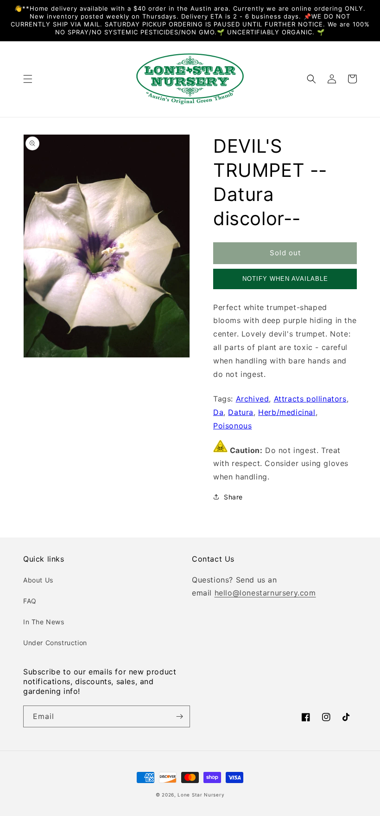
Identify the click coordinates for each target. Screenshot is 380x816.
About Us (38, 580)
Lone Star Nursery (200, 794)
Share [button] (233, 497)
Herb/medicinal (286, 412)
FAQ (30, 601)
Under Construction (55, 643)
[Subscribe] (179, 716)
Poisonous (232, 425)
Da (218, 412)
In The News (43, 622)
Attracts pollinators (310, 398)
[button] (28, 79)
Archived (252, 398)
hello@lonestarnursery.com (265, 592)
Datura (240, 412)
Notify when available (285, 278)
